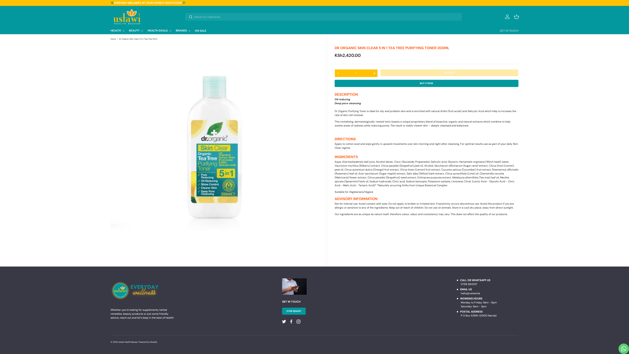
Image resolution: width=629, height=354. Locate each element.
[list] (215, 148)
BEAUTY (134, 30)
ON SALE (200, 31)
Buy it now (426, 83)
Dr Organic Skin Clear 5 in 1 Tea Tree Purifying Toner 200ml (138, 39)
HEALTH (116, 30)
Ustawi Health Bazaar (128, 342)
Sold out (449, 72)
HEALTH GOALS (158, 30)
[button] (516, 16)
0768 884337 (293, 311)
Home (113, 39)
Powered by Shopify (148, 342)
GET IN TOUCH (509, 31)
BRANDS (181, 30)
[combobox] (323, 17)
